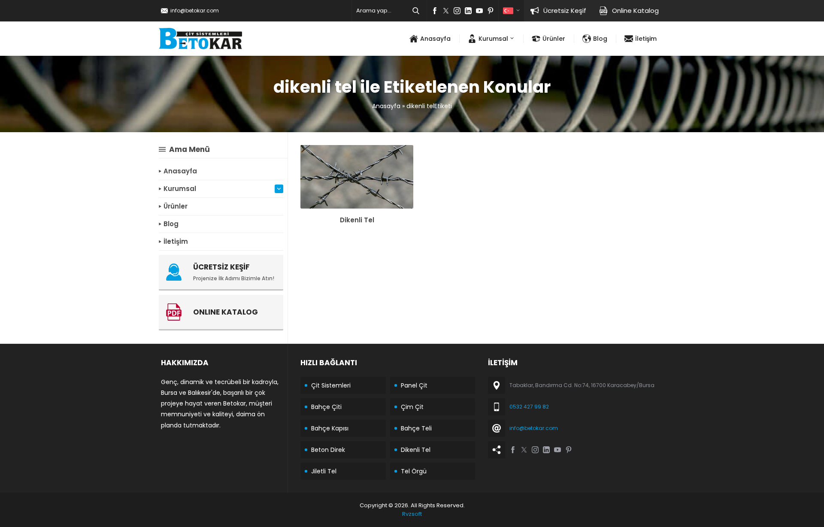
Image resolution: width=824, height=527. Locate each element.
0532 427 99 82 (529, 406)
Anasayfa (386, 106)
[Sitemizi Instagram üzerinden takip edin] (457, 10)
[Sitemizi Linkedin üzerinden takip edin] (468, 10)
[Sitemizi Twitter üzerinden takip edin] (445, 10)
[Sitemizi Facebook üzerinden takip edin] (434, 10)
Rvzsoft (412, 514)
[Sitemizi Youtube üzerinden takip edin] (479, 10)
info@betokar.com (194, 10)
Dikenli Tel (357, 219)
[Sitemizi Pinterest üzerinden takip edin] (490, 10)
